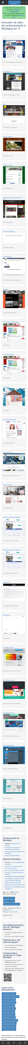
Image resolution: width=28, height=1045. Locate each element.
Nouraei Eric (6, 582)
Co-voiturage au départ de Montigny (15, 876)
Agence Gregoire (8, 136)
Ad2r (4, 104)
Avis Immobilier (7, 257)
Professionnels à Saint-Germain (10, 996)
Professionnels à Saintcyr (9, 993)
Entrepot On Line (7, 452)
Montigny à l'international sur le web (15, 884)
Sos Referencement (8, 647)
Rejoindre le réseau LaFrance (11, 904)
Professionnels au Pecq (8, 1014)
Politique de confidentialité (10, 912)
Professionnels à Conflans (9, 1023)
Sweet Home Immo (8, 745)
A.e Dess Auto (7, 71)
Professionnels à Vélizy (8, 1005)
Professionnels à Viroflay (9, 999)
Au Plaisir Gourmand (9, 231)
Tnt (4, 778)
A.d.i (4, 39)
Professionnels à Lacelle (9, 1017)
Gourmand (19, 1043)
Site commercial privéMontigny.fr (14, 2)
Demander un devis (9, 898)
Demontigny (6, 387)
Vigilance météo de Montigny (13, 882)
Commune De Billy (8, 354)
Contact (25, 1043)
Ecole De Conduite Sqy (9, 419)
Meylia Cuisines (7, 485)
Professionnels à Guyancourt (10, 1020)
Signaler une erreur (9, 901)
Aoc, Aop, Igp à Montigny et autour (14, 870)
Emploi (14, 1043)
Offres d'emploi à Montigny (12, 855)
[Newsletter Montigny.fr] (22, 2)
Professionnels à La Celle (9, 1026)
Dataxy (18, 908)
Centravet (5, 289)
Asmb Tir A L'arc (7, 165)
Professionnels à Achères (9, 1029)
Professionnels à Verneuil (9, 1002)
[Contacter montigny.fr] (25, 2)
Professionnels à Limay (8, 1011)
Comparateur (8, 1043)
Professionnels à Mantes (9, 1008)
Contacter (16, 892)
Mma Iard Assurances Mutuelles (12, 517)
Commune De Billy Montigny (11, 322)
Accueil (2, 1043)
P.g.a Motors (6, 615)
